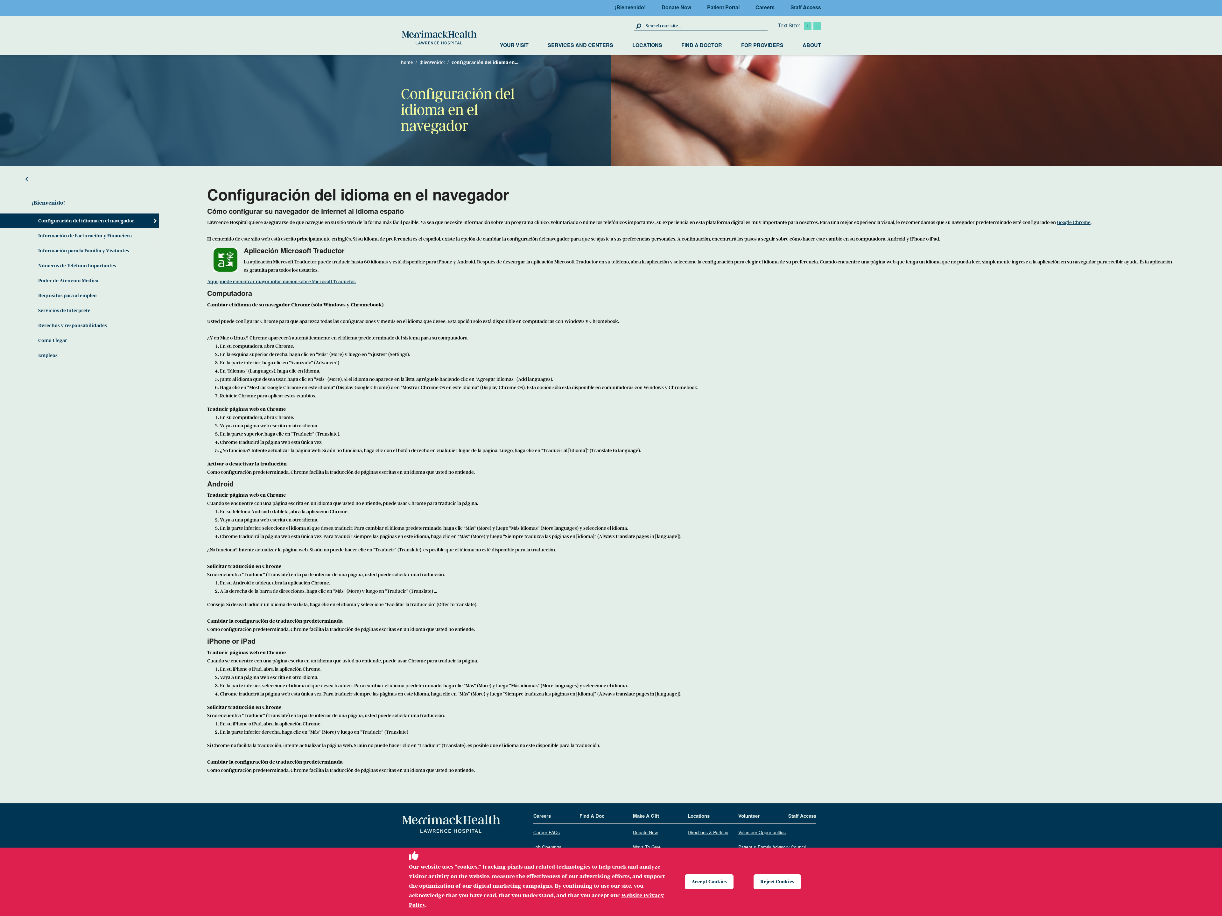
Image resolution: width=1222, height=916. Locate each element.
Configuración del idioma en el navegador (86, 221)
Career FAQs (546, 833)
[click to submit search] (639, 25)
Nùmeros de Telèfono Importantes (77, 266)
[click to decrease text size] (817, 26)
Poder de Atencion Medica (68, 280)
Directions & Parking (708, 833)
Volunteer (749, 816)
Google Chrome (1074, 222)
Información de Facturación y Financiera (85, 236)
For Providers (762, 45)
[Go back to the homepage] (451, 824)
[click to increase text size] (807, 26)
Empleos (48, 355)
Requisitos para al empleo (67, 295)
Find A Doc (591, 816)
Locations (647, 45)
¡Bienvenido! (630, 7)
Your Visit (514, 45)
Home (407, 62)
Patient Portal (723, 7)
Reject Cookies (777, 882)
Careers (765, 7)
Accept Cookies (709, 882)
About (812, 45)
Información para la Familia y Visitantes (83, 251)
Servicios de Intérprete (64, 310)
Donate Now (676, 7)
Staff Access (805, 7)
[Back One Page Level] (79, 179)
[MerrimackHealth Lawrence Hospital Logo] (439, 37)
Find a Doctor (701, 45)
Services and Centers (580, 45)
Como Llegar (52, 340)
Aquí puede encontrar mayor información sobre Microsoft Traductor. (281, 281)
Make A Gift (646, 816)
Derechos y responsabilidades (72, 325)
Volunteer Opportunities (762, 833)
